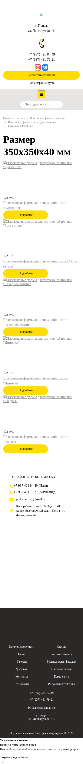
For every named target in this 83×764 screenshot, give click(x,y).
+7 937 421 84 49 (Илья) (30, 485)
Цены (21, 654)
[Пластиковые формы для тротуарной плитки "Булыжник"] (41, 165)
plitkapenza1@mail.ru (31, 499)
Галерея (22, 661)
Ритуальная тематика (61, 684)
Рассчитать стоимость (41, 75)
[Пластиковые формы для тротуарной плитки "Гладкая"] (41, 398)
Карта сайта (61, 676)
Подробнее (26, 214)
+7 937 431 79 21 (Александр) (34, 492)
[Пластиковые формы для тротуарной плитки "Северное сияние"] (41, 281)
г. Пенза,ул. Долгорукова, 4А (42, 717)
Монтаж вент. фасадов (61, 661)
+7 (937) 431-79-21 (41, 59)
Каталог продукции (21, 646)
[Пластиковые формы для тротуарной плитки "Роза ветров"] (41, 223)
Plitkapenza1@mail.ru (41, 707)
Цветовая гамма (61, 669)
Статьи (61, 646)
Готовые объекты (61, 654)
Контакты (22, 676)
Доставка (21, 669)
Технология (21, 684)
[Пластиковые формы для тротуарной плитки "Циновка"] (41, 340)
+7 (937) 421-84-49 (41, 54)
